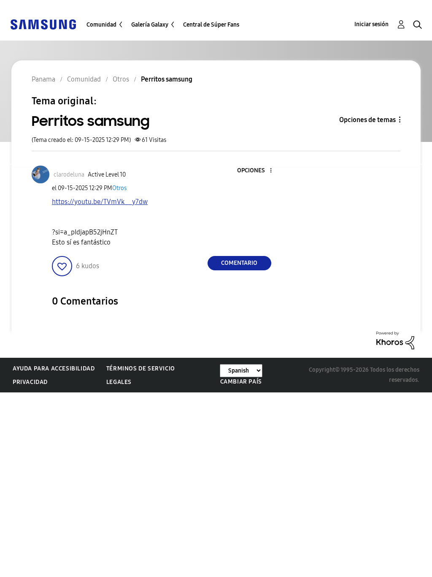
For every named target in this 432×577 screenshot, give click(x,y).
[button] (256, 171)
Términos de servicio (140, 368)
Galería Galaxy (149, 24)
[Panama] (43, 24)
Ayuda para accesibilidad (53, 368)
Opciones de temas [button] (367, 120)
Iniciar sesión (371, 24)
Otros (119, 188)
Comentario (239, 263)
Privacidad (30, 382)
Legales (119, 382)
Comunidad (101, 24)
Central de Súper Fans (211, 24)
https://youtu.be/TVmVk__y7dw (100, 202)
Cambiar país (241, 381)
